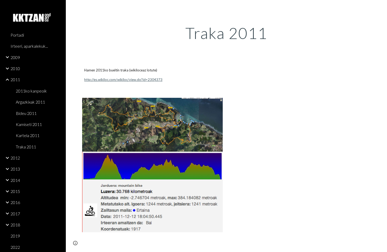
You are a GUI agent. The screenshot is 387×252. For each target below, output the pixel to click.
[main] (226, 33)
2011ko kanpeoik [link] (31, 90)
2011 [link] (15, 79)
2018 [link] (15, 224)
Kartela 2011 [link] (27, 135)
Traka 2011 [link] (26, 146)
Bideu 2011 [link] (26, 113)
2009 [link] (15, 57)
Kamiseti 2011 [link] (29, 124)
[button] (380, 7)
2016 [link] (15, 202)
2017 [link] (15, 213)
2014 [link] (15, 180)
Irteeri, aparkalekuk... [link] (29, 46)
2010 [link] (15, 68)
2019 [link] (15, 235)
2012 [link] (15, 157)
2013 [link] (15, 168)
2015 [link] (15, 191)
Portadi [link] (17, 34)
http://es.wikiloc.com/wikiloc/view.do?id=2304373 (123, 79)
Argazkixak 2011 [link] (30, 101)
